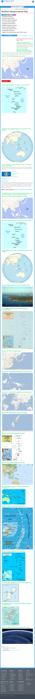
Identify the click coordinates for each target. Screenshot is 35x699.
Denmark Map (3, 691)
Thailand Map (20, 670)
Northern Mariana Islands (22, 189)
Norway (2, 686)
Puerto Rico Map (21, 685)
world (9, 9)
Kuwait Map (20, 686)
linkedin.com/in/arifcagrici (15, 650)
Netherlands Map (21, 681)
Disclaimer (28, 684)
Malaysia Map (3, 690)
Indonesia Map (20, 690)
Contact (28, 670)
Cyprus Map (20, 679)
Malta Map (20, 675)
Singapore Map (4, 675)
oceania (12, 9)
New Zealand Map (4, 670)
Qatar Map (12, 686)
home (6, 9)
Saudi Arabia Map (13, 675)
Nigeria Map (20, 674)
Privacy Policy (29, 683)
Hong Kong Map (12, 674)
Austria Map (11, 670)
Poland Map (12, 679)
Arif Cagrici (7, 646)
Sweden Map (3, 687)
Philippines (3, 679)
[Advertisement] (25, 22)
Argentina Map (12, 690)
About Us (28, 682)
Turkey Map (11, 681)
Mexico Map (4, 674)
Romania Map (12, 685)
